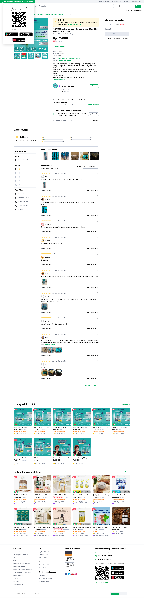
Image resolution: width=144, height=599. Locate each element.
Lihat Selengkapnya (59, 79)
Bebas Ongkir (43, 557)
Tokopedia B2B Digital (19, 566)
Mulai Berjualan (116, 1)
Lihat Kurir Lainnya (93, 104)
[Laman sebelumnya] (43, 386)
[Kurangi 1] (107, 24)
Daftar (138, 6)
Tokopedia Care (136, 1)
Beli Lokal (16, 581)
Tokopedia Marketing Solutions (22, 569)
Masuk (130, 6)
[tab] (60, 46)
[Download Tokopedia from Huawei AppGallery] (117, 577)
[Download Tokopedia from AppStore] (117, 573)
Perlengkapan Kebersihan (35, 14)
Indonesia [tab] (115, 593)
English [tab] (123, 593)
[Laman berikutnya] (52, 386)
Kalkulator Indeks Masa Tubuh (22, 572)
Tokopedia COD (44, 555)
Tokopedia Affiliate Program (21, 563)
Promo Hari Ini (17, 578)
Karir (14, 557)
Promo (126, 1)
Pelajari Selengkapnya (101, 582)
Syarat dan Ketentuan (45, 578)
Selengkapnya (50, 344)
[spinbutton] (110, 25)
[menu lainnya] (97, 173)
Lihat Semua (126, 404)
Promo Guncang (18, 584)
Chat (109, 38)
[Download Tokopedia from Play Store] (117, 568)
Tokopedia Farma (18, 575)
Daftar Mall (42, 568)
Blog (14, 560)
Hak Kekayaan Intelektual (20, 555)
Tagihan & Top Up (44, 552)
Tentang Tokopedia (103, 1)
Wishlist (117, 38)
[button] (134, 10)
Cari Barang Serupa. (74, 24)
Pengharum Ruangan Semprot (54, 14)
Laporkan (96, 120)
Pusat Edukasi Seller (45, 565)
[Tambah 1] (113, 24)
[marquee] (76, 22)
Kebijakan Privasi (44, 581)
